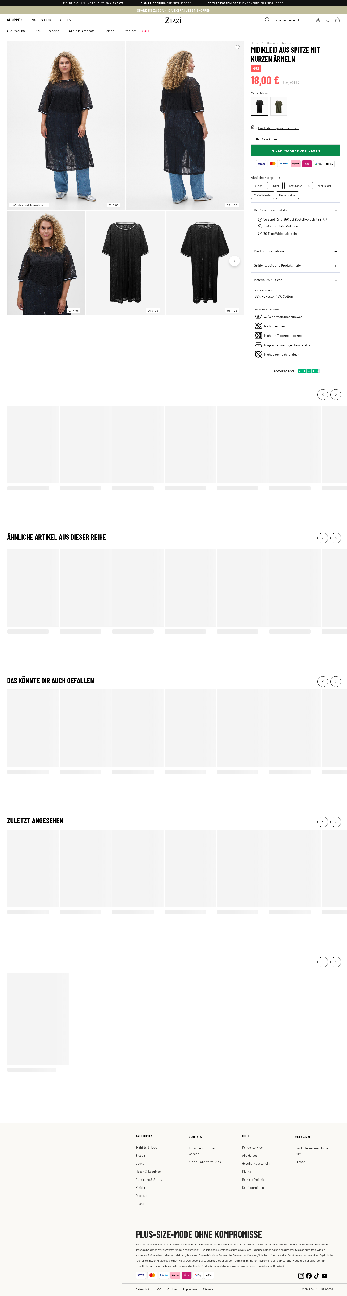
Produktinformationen (270, 251)
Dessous (141, 1195)
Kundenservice (252, 1147)
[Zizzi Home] (173, 19)
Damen (255, 43)
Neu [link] (38, 31)
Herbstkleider (287, 195)
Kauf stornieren (253, 1187)
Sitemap (208, 1289)
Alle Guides (250, 1155)
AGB (158, 1289)
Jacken (141, 1163)
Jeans (140, 1204)
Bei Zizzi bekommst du (270, 210)
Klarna (246, 1171)
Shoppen (15, 20)
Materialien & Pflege (268, 280)
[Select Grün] (279, 106)
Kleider (141, 1187)
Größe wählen (266, 139)
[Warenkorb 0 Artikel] (337, 20)
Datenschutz (143, 1289)
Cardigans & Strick (149, 1179)
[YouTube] (324, 1275)
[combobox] (285, 20)
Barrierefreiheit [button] (253, 1179)
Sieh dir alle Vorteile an (205, 1162)
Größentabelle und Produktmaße (277, 265)
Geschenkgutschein (256, 1163)
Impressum (190, 1289)
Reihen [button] (109, 31)
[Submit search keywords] (267, 19)
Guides (65, 20)
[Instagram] (301, 1275)
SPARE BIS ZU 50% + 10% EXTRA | (173, 10)
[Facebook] (309, 1275)
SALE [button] (146, 31)
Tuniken (286, 43)
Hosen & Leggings (148, 1171)
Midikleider (324, 186)
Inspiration (41, 20)
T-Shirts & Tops (146, 1147)
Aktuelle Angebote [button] (82, 31)
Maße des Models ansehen (27, 205)
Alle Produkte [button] (16, 31)
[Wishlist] (237, 47)
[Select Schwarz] (259, 106)
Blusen (270, 43)
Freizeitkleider (262, 195)
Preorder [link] (130, 31)
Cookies (172, 1289)
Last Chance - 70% (299, 186)
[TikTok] (317, 1275)
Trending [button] (53, 31)
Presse (300, 1162)
